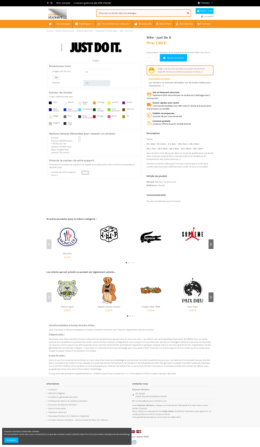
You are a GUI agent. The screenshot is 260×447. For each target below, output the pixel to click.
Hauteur (56, 82)
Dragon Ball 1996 (151, 306)
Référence (152, 185)
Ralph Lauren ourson (109, 306)
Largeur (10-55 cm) (61, 71)
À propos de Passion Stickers (62, 404)
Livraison (52, 389)
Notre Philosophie (57, 408)
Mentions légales (56, 393)
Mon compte (63, 3)
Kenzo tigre (67, 306)
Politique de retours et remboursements (67, 401)
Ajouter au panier (175, 57)
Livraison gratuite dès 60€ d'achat (92, 3)
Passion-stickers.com (165, 182)
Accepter (11, 440)
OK (56, 77)
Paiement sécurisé (57, 412)
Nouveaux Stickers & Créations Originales (68, 416)
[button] (84, 24)
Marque (150, 182)
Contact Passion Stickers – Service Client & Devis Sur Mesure (78, 420)
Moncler (67, 253)
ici (142, 339)
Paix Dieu (192, 306)
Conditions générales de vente (63, 397)
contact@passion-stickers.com (151, 401)
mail (127, 373)
